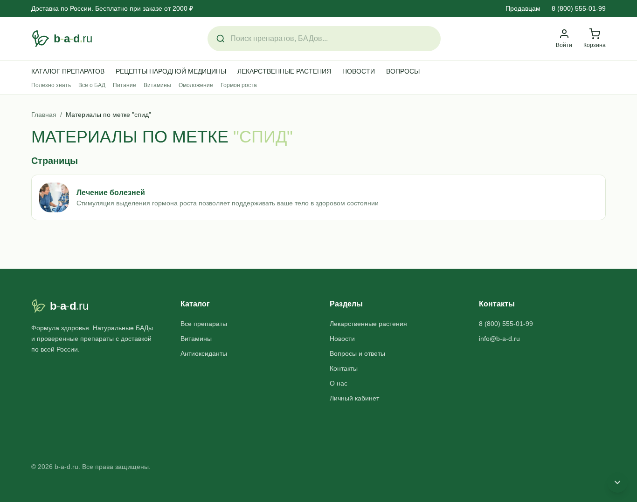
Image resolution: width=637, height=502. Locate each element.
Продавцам (522, 8)
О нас (338, 383)
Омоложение (196, 85)
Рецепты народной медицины (171, 71)
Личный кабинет (354, 398)
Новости (358, 71)
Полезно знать (51, 85)
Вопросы (403, 71)
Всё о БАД (91, 85)
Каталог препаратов (67, 71)
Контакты (344, 368)
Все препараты (203, 323)
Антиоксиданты (203, 353)
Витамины (157, 85)
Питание (124, 85)
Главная (43, 114)
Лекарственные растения (284, 71)
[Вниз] (617, 482)
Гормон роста (239, 85)
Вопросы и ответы (357, 353)
